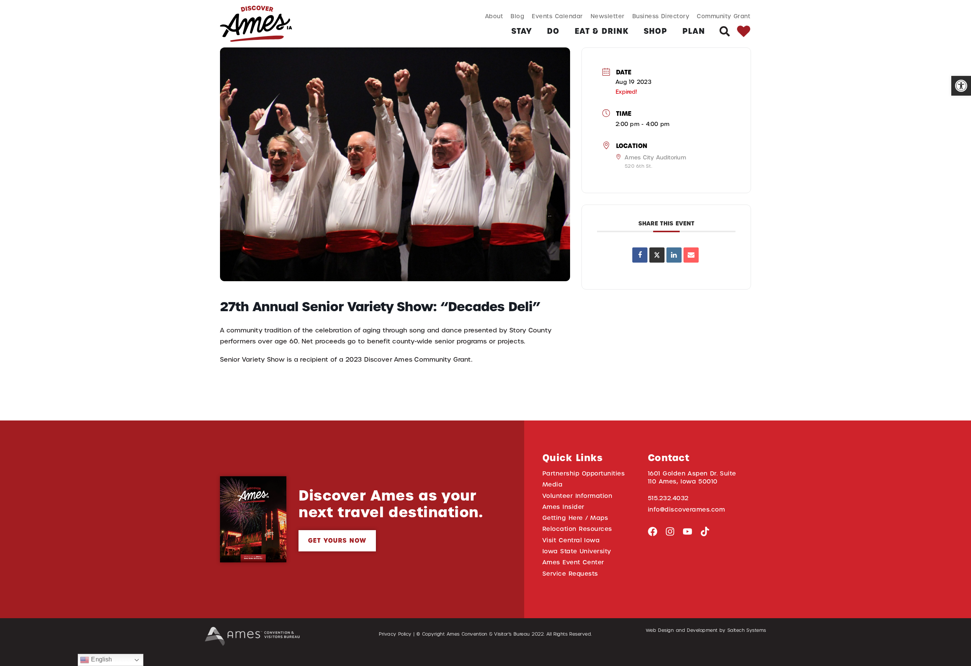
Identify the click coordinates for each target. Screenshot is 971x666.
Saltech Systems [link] (746, 630)
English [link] (100, 659)
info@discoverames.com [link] (686, 509)
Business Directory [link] (661, 16)
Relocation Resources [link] (577, 529)
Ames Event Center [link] (573, 562)
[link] (961, 86)
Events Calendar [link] (557, 16)
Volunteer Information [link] (577, 496)
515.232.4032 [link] (668, 498)
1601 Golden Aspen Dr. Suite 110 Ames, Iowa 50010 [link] (692, 477)
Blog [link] (517, 16)
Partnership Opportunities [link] (583, 473)
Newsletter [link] (608, 16)
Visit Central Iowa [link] (571, 540)
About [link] (494, 16)
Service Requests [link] (570, 574)
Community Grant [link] (723, 16)
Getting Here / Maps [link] (575, 518)
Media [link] (552, 484)
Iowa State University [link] (576, 551)
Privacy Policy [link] (395, 634)
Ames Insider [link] (563, 507)
